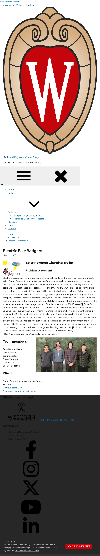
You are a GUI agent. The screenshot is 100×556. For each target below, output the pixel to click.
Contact (12, 228)
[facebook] (31, 458)
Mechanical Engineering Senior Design (21, 157)
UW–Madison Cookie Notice (27, 550)
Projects (12, 212)
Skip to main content (10, 1)
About (11, 189)
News (10, 225)
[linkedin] (31, 534)
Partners (12, 193)
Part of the (57, 419)
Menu (3, 184)
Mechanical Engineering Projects (28, 218)
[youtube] (31, 515)
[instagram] (31, 477)
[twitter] (31, 496)
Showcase (13, 222)
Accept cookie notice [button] (78, 546)
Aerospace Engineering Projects (28, 215)
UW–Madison (18, 5)
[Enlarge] (94, 340)
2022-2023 (18, 384)
